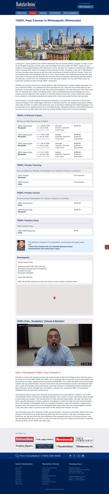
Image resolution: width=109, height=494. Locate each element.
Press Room (45, 472)
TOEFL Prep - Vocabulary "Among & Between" (41, 321)
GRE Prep (18, 472)
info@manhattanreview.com (77, 476)
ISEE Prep (18, 481)
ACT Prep (18, 477)
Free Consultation (71, 13)
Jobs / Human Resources (49, 468)
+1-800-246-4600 (51, 456)
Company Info (46, 470)
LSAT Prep (18, 474)
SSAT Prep (18, 479)
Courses (33, 13)
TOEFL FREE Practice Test (26, 230)
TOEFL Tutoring (23, 175)
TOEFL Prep (21, 13)
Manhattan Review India (49, 476)
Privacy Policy (46, 479)
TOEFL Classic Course (25, 126)
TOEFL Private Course (25, 203)
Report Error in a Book (48, 481)
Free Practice (55, 13)
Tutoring (43, 13)
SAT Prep (18, 476)
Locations (45, 474)
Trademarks (45, 477)
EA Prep (17, 470)
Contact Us (45, 483)
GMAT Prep (18, 468)
